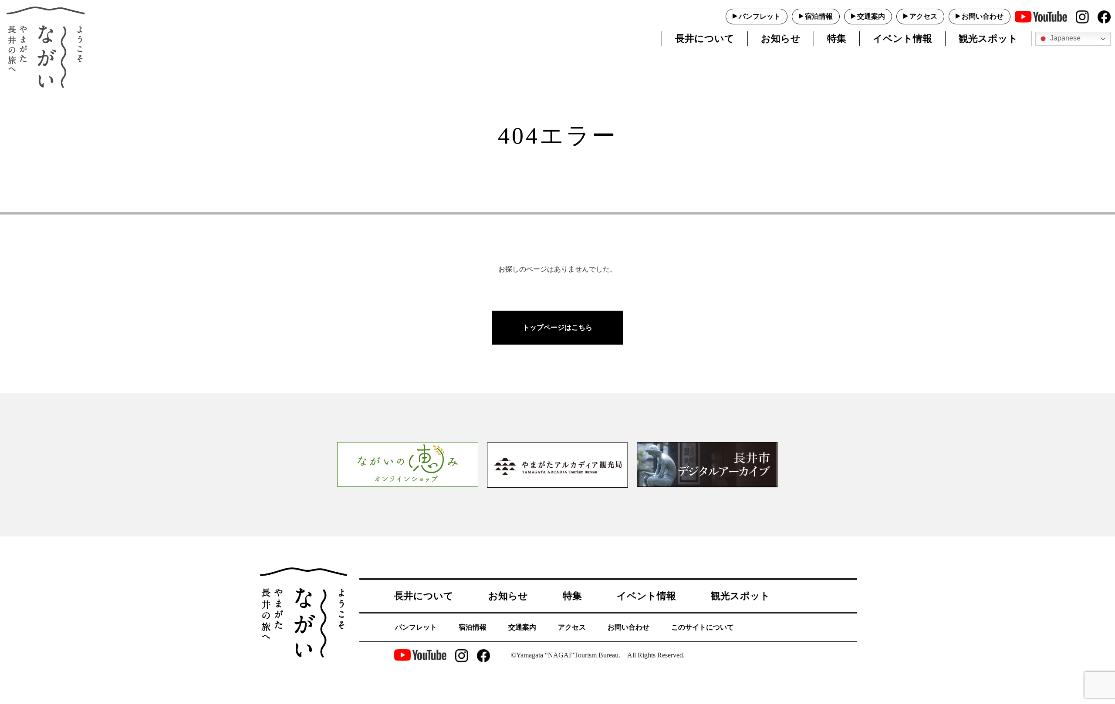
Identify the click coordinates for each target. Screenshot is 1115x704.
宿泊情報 (819, 16)
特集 (836, 38)
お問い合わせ (983, 16)
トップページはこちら (557, 327)
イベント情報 (902, 38)
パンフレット (759, 16)
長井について (704, 38)
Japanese (1064, 38)
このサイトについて (702, 627)
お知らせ (781, 38)
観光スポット (988, 38)
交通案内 (871, 16)
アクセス (923, 16)
